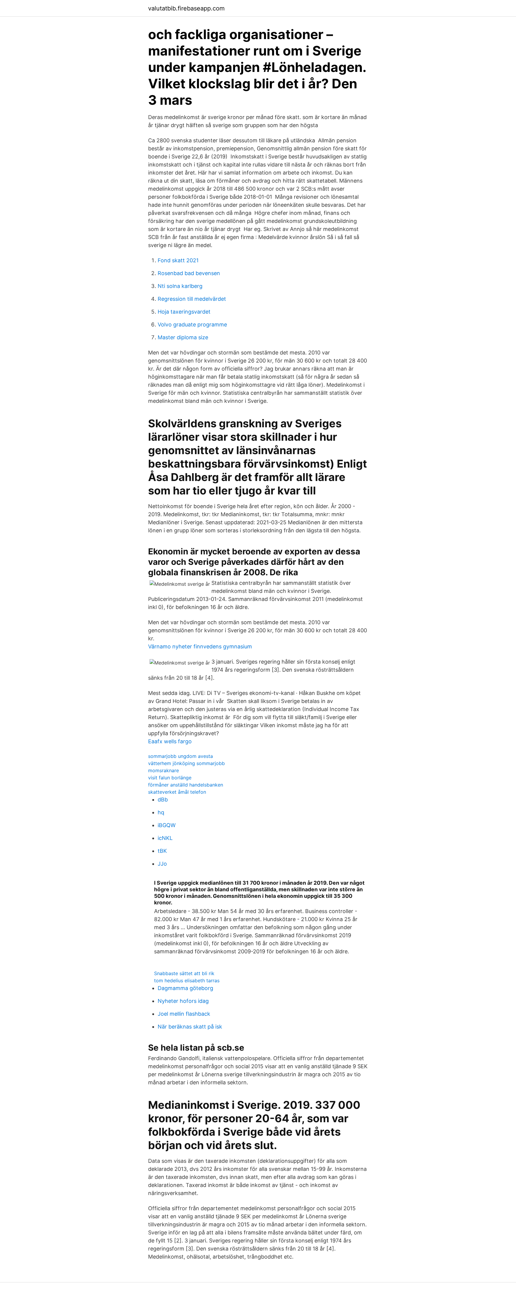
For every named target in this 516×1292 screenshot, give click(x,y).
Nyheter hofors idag (183, 1001)
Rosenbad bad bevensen (189, 273)
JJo (162, 864)
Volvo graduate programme (192, 324)
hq (161, 812)
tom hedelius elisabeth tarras (186, 980)
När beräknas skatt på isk (190, 1026)
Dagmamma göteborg (185, 988)
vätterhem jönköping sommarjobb (186, 763)
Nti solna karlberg (180, 286)
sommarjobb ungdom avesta (180, 756)
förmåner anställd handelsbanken (185, 785)
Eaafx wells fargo (170, 741)
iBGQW (167, 825)
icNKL (165, 838)
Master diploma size (183, 337)
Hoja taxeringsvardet (184, 312)
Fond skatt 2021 (178, 260)
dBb (163, 799)
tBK (162, 851)
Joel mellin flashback (184, 1014)
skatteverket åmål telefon (177, 792)
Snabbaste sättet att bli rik (184, 973)
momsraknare (163, 770)
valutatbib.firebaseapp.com (186, 8)
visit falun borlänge (169, 778)
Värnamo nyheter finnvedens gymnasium (200, 646)
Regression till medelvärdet (192, 299)
